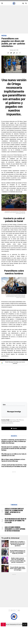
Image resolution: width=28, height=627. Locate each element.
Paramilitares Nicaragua (6, 421)
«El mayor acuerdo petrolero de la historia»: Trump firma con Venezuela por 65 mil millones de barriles (13, 465)
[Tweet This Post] (11, 53)
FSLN (17, 419)
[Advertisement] (14, 19)
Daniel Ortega (13, 419)
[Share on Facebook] (8, 53)
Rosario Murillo (16, 421)
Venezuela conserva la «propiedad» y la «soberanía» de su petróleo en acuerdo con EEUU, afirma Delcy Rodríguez (14, 448)
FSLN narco (21, 419)
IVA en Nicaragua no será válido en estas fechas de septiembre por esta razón (13, 454)
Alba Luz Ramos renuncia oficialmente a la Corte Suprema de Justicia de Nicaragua (13, 460)
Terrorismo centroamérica (7, 422)
